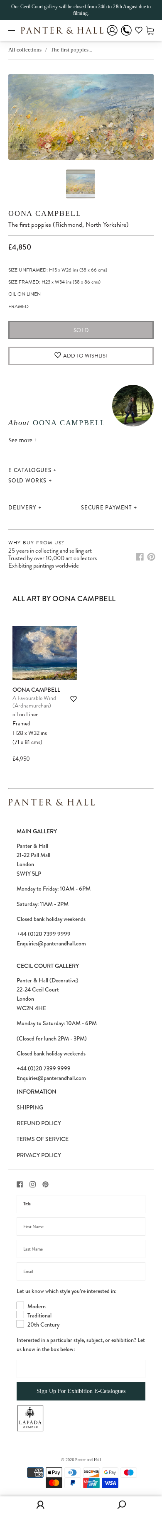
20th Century (43, 1324)
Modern (36, 1306)
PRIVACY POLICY (39, 1155)
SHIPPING (30, 1107)
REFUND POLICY (39, 1123)
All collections (25, 50)
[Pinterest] (151, 557)
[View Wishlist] (138, 32)
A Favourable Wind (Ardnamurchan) (34, 702)
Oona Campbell (44, 213)
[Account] (112, 36)
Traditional (39, 1315)
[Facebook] (139, 557)
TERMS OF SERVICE (43, 1139)
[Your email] (81, 1271)
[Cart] (150, 30)
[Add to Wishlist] (73, 699)
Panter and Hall (88, 1459)
